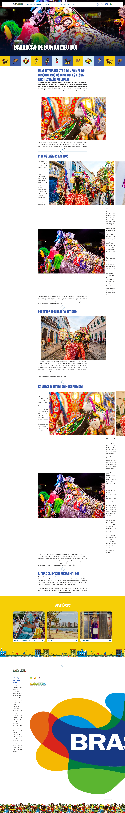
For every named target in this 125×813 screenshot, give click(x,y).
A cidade (29, 4)
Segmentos (71, 4)
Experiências (37, 4)
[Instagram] (98, 4)
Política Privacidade (108, 799)
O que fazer (47, 4)
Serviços (55, 4)
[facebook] (102, 4)
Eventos (63, 4)
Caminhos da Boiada (65, 592)
